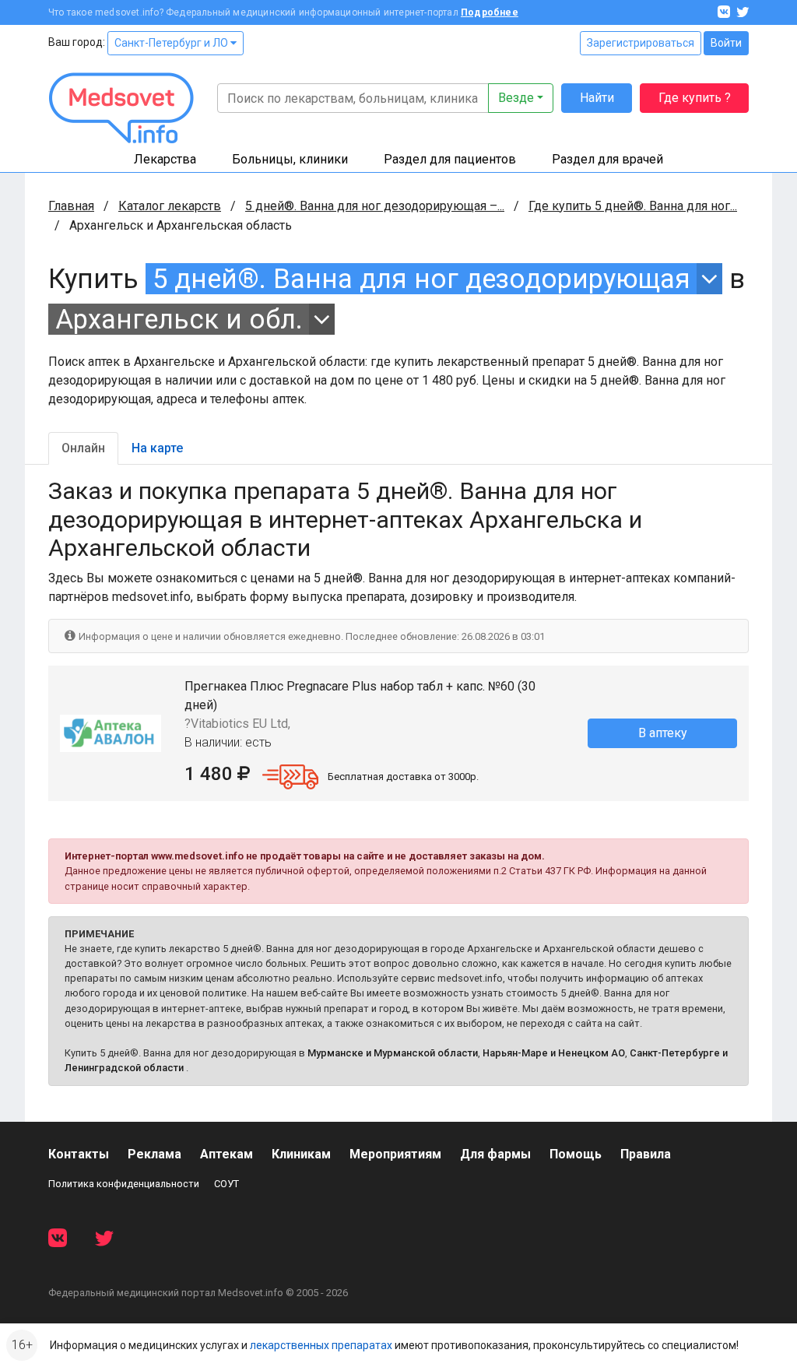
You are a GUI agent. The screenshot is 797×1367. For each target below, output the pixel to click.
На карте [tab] (157, 448)
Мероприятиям (395, 1154)
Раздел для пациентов (450, 159)
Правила (645, 1154)
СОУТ (226, 1184)
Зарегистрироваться (640, 43)
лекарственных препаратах (321, 1345)
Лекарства (165, 159)
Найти (597, 97)
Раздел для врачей (607, 159)
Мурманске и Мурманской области (392, 1053)
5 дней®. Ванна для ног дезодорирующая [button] (421, 278)
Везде (516, 97)
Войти (726, 43)
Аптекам (226, 1154)
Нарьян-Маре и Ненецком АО (554, 1053)
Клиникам (301, 1154)
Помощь (575, 1154)
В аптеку (662, 733)
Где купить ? (694, 97)
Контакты (78, 1154)
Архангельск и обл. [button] (179, 319)
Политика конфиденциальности (123, 1184)
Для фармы (495, 1154)
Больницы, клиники (290, 159)
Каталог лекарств (169, 206)
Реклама (154, 1154)
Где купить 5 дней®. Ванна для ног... (632, 206)
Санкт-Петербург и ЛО (172, 43)
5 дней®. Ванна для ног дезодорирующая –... (374, 206)
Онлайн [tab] (83, 448)
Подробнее (489, 12)
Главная (71, 206)
